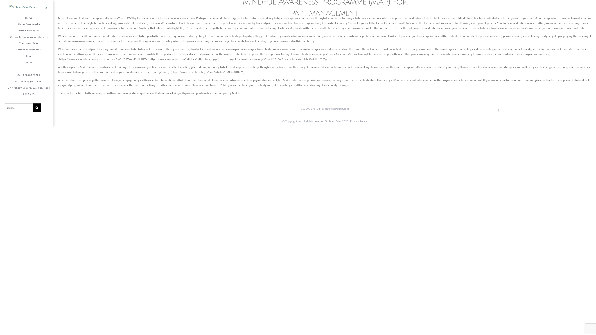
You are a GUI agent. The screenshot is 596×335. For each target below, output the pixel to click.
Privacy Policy (358, 121)
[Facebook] (498, 110)
